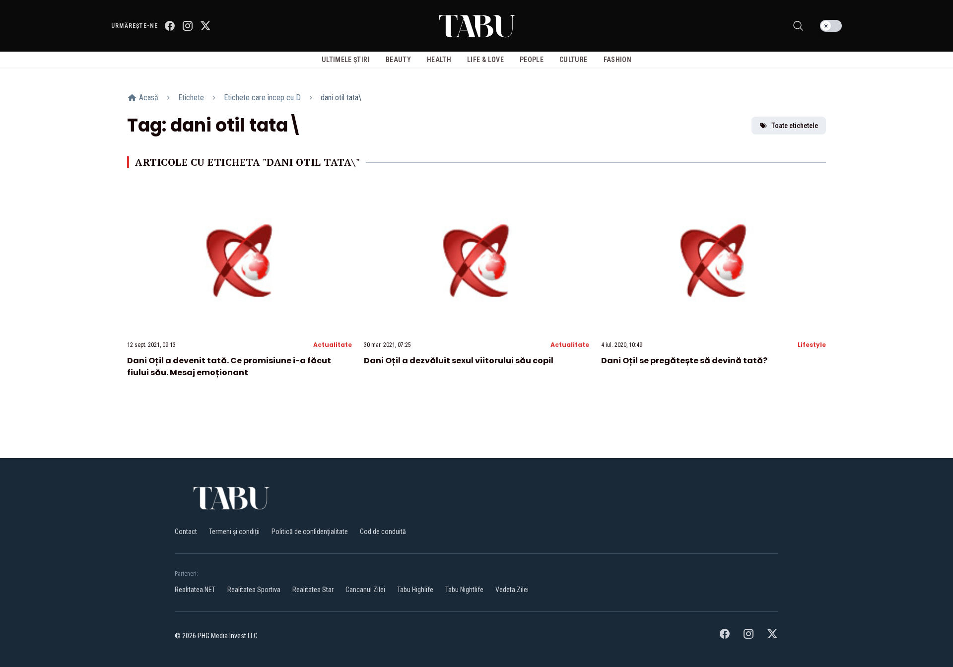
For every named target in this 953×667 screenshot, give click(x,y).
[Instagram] (188, 26)
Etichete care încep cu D (262, 97)
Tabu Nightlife (464, 590)
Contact (186, 531)
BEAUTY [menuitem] (398, 60)
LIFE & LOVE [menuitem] (485, 60)
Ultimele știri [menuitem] (346, 60)
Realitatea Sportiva (253, 590)
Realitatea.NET (195, 590)
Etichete (191, 97)
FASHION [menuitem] (617, 60)
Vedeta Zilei (512, 590)
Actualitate (332, 344)
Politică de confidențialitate (310, 531)
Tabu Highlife (415, 590)
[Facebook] (170, 26)
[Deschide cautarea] (798, 26)
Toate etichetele (794, 126)
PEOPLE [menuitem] (532, 60)
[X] (205, 26)
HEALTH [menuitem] (439, 60)
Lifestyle (812, 344)
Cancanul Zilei (365, 590)
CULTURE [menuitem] (573, 60)
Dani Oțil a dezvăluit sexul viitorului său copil (458, 360)
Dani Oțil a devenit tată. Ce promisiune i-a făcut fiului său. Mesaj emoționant (229, 366)
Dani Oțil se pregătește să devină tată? (684, 360)
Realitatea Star (313, 590)
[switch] (831, 26)
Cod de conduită (383, 531)
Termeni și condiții (234, 531)
